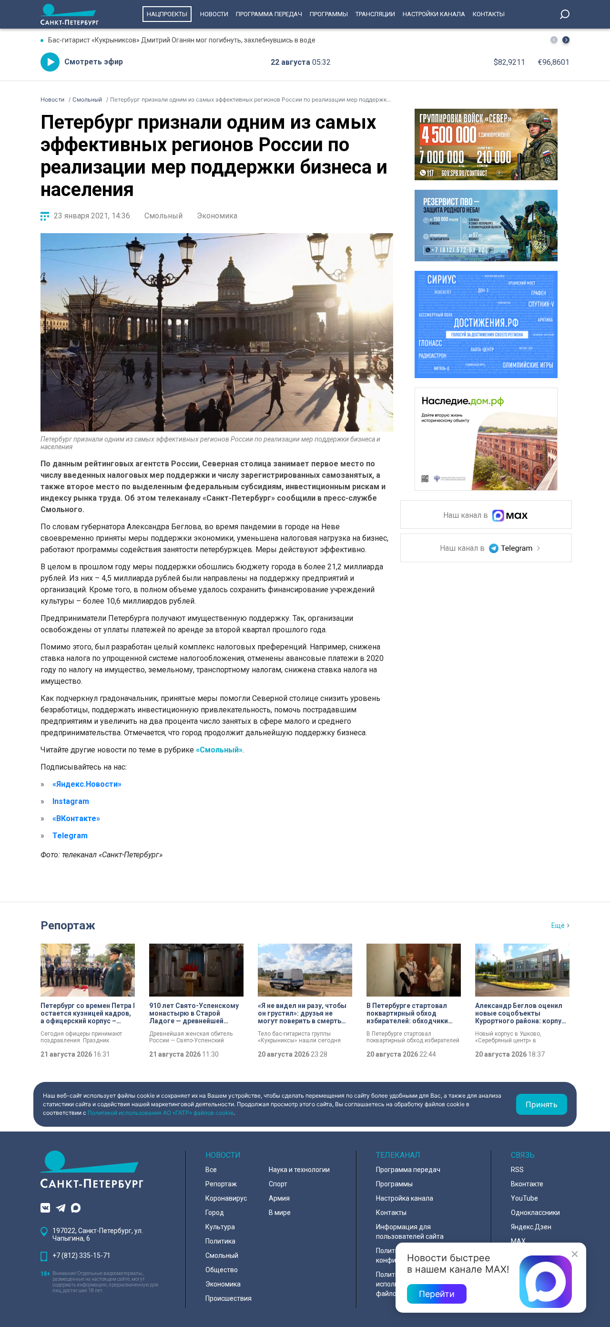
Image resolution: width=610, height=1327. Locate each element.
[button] (565, 39)
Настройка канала (404, 1198)
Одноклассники (535, 1212)
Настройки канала (434, 14)
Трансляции (375, 14)
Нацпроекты (167, 14)
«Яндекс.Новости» (87, 784)
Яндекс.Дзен (531, 1227)
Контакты (489, 14)
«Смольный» (219, 749)
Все (211, 1169)
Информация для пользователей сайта (410, 1231)
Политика (220, 1241)
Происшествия (228, 1298)
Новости (214, 14)
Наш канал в (466, 515)
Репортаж (68, 925)
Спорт (278, 1184)
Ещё (558, 925)
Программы (329, 14)
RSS (517, 1169)
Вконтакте (527, 1184)
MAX (518, 1241)
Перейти (437, 1294)
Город (214, 1212)
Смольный (163, 215)
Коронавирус (226, 1198)
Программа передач (269, 14)
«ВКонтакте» (76, 818)
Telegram (70, 835)
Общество (221, 1270)
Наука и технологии (299, 1169)
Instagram (70, 801)
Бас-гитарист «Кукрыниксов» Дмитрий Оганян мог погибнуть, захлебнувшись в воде (181, 40)
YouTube (524, 1198)
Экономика (217, 215)
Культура (220, 1227)
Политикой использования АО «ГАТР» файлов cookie (161, 1112)
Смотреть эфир (93, 61)
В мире (280, 1212)
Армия (279, 1198)
